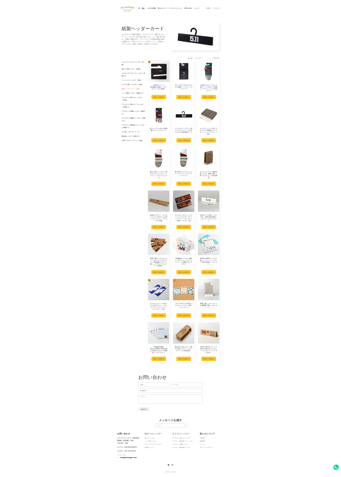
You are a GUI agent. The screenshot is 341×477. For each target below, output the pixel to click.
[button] (144, 8)
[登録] (184, 426)
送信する (144, 409)
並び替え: (190, 58)
